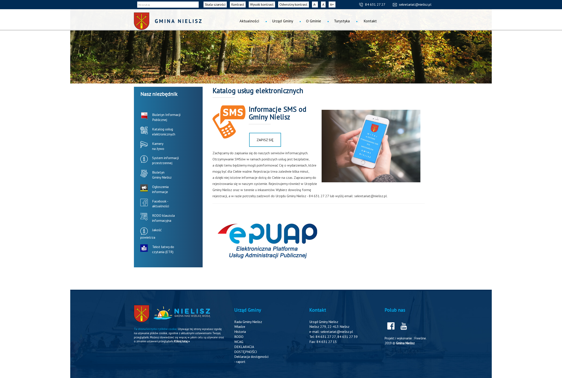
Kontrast (237, 4)
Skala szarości (215, 4)
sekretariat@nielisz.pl (415, 4)
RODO (238, 336)
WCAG (238, 341)
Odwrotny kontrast (293, 4)
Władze (239, 326)
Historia (240, 331)
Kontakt (370, 20)
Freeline (420, 338)
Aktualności (249, 20)
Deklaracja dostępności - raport (251, 359)
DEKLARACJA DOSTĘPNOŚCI (245, 349)
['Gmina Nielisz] (168, 21)
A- (315, 4)
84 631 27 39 (347, 336)
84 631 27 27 (375, 4)
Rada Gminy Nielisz (248, 321)
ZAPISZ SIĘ (265, 140)
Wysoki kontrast (262, 4)
